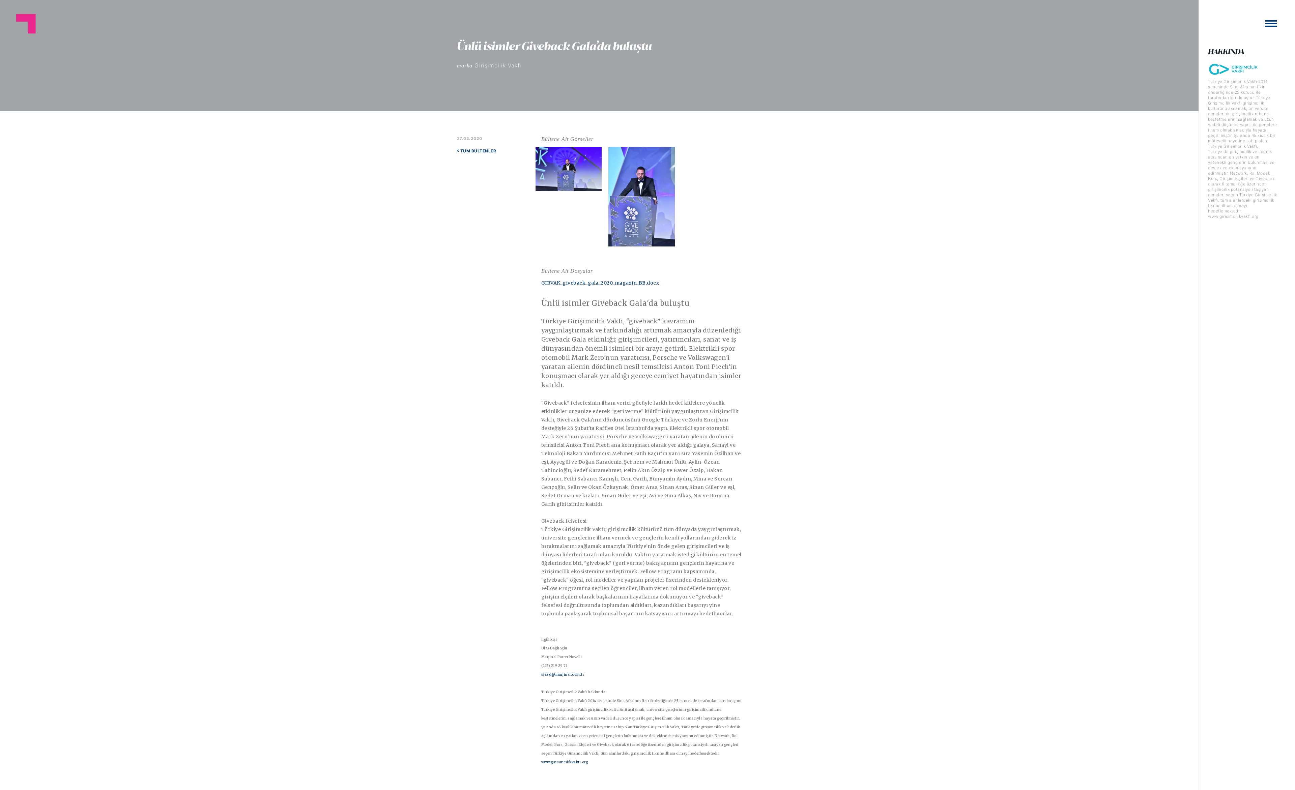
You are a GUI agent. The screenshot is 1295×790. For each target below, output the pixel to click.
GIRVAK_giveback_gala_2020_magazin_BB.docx (600, 283)
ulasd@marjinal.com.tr (562, 674)
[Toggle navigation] (1271, 23)
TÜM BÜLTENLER (477, 150)
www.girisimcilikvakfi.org (564, 762)
